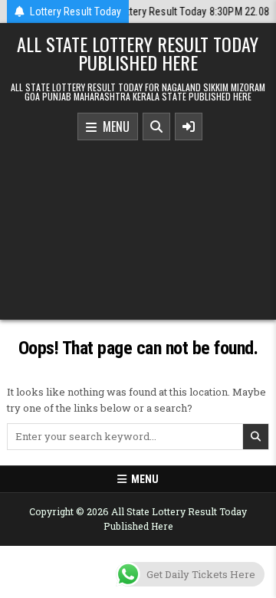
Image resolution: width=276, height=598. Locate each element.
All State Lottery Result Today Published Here (137, 53)
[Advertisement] (138, 226)
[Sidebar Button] (188, 126)
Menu (113, 126)
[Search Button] (156, 126)
